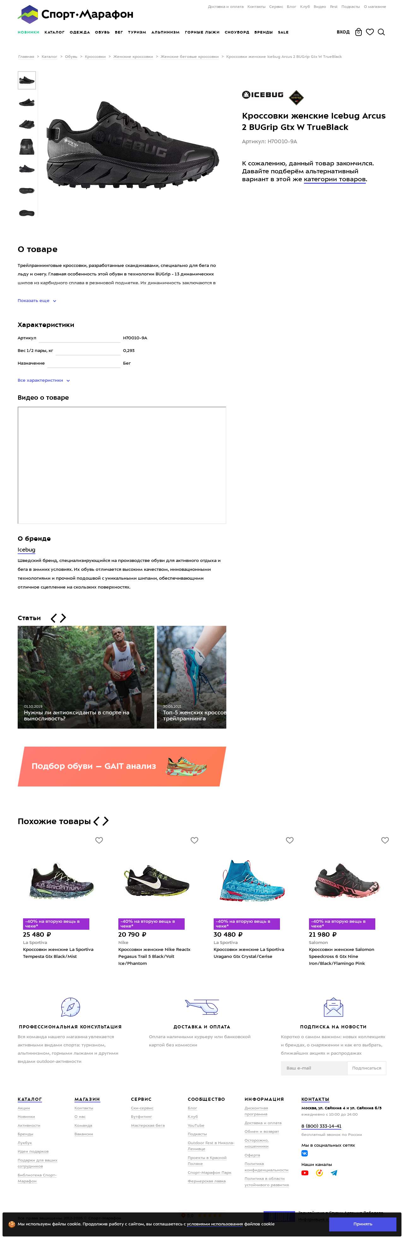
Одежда (80, 32)
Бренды (263, 32)
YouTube (196, 1126)
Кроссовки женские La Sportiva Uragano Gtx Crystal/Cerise (249, 953)
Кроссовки (95, 57)
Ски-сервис (142, 1108)
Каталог (55, 32)
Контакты (256, 7)
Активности (29, 1126)
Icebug (26, 550)
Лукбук (25, 1143)
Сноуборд (237, 32)
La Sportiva (35, 942)
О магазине (375, 7)
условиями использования (215, 1224)
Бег (119, 32)
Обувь (102, 32)
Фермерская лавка (207, 1181)
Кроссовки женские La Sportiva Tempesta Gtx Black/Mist (58, 953)
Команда (83, 1126)
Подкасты (351, 7)
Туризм (137, 32)
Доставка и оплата (225, 7)
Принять (363, 1224)
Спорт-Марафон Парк (209, 1173)
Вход (343, 31)
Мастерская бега (148, 1126)
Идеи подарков (33, 1152)
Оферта (252, 1155)
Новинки (28, 32)
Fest (334, 7)
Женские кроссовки (133, 57)
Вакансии (83, 1134)
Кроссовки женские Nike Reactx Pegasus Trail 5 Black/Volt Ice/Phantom (154, 956)
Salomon (318, 942)
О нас (80, 1117)
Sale (283, 32)
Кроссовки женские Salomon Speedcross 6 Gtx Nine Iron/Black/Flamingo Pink (341, 956)
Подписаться (366, 1068)
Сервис (276, 7)
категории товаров (335, 179)
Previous (13, 678)
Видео (320, 7)
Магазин (87, 1099)
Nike (123, 942)
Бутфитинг (141, 1117)
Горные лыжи (202, 32)
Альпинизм (166, 32)
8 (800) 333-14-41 (321, 1126)
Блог (291, 7)
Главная (26, 57)
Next (231, 678)
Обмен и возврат (262, 1132)
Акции (24, 1108)
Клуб (305, 7)
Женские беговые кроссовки (190, 57)
